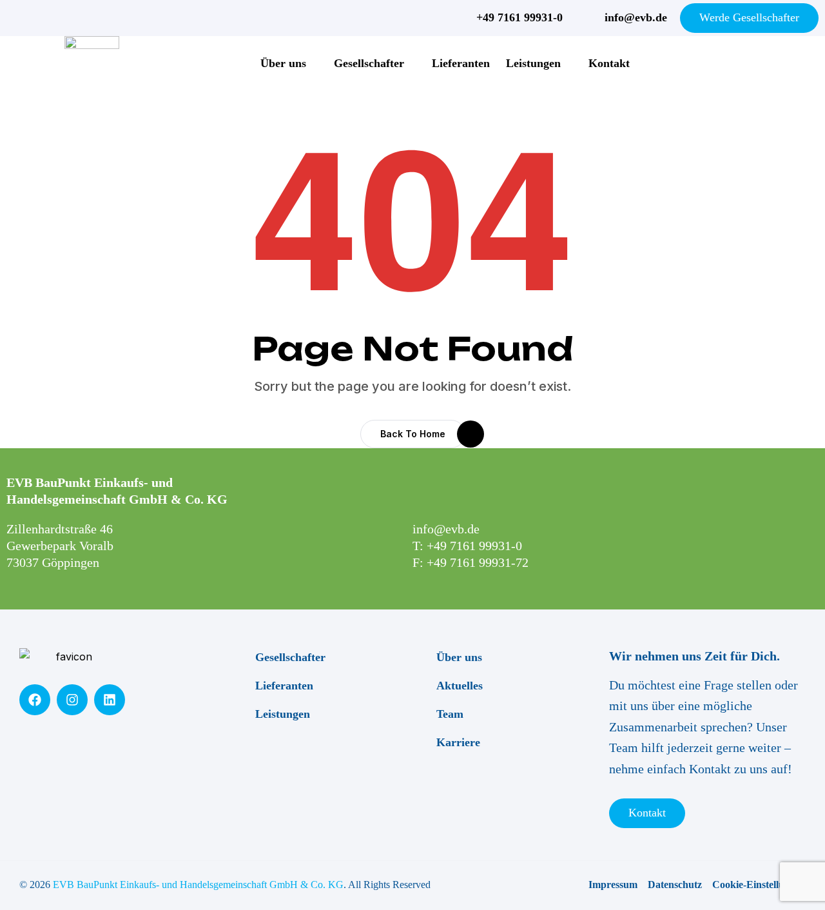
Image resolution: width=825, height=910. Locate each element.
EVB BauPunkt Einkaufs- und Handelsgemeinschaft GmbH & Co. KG (198, 884)
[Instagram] (72, 699)
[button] (412, 434)
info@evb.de (446, 529)
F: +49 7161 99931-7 (467, 562)
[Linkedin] (109, 699)
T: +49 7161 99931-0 (467, 546)
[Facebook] (34, 699)
